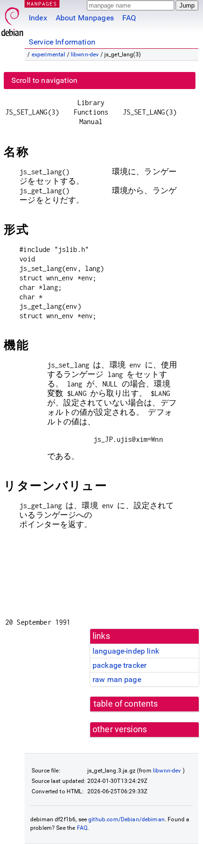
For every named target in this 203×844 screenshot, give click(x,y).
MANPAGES (42, 3)
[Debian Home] (12, 19)
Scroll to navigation (44, 80)
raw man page (117, 679)
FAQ (129, 17)
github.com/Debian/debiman (126, 819)
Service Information (62, 41)
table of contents (125, 704)
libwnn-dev (85, 54)
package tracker (119, 665)
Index (38, 17)
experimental (49, 54)
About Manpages (85, 17)
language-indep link (126, 650)
